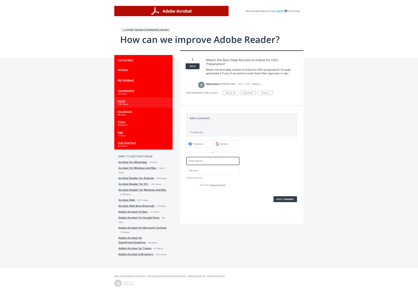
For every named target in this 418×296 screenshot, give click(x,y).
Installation (125, 111)
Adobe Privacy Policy (216, 276)
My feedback (126, 80)
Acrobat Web (127, 200)
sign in (280, 10)
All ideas (123, 70)
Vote (192, 66)
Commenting (126, 90)
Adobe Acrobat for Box (133, 212)
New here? (213, 185)
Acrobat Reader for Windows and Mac (142, 190)
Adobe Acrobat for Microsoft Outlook (142, 228)
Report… (256, 83)
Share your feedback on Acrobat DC (130, 276)
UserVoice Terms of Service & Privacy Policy (166, 276)
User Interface (127, 143)
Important (249, 93)
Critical (267, 93)
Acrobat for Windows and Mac (137, 168)
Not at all (232, 93)
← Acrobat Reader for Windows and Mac (145, 29)
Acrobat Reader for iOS (133, 184)
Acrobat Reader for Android (136, 178)
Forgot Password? (194, 178)
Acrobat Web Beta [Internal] (136, 206)
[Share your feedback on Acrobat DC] (171, 11)
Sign (120, 132)
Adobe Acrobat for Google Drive (139, 217)
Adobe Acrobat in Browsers (136, 254)
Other (122, 122)
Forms (121, 101)
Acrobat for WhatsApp (133, 162)
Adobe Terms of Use (197, 276)
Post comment (285, 199)
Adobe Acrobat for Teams (135, 248)
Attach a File (198, 132)
